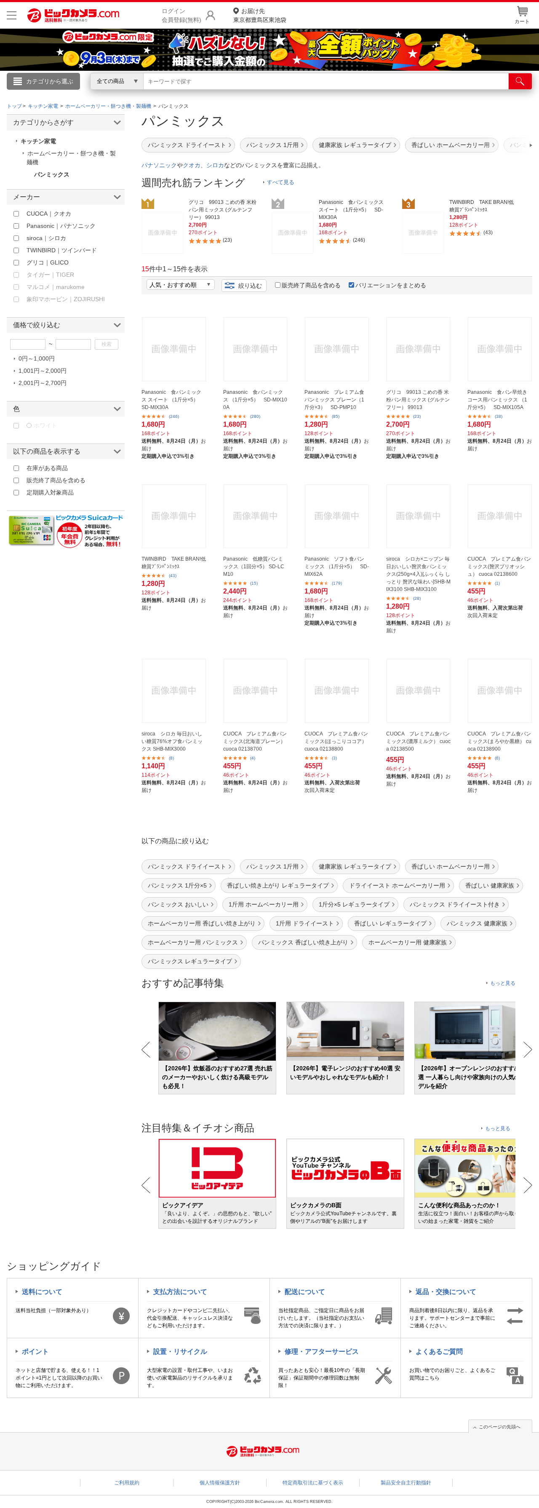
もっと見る (502, 983)
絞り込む (250, 285)
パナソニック (159, 165)
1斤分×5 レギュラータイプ (354, 904)
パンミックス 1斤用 (272, 145)
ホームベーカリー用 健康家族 (407, 942)
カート (522, 21)
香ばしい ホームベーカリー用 (450, 145)
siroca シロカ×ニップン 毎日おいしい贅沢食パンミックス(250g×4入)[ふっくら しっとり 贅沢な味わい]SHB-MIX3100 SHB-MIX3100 (418, 574)
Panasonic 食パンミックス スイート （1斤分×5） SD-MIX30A (172, 399)
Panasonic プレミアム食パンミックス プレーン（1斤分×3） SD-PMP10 (334, 399)
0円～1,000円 (37, 358)
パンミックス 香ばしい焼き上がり (303, 942)
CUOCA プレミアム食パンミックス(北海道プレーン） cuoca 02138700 (255, 741)
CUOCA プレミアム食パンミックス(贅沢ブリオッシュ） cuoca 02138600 (499, 566)
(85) (335, 416)
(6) (497, 758)
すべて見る (280, 182)
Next (527, 1050)
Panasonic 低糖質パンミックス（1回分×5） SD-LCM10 (253, 566)
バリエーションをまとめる (390, 285)
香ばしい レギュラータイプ (390, 923)
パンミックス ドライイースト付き (455, 904)
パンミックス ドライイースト (187, 145)
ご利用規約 (126, 1483)
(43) (172, 575)
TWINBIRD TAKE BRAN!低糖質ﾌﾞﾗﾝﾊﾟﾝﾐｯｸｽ (173, 563)
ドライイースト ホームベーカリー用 (397, 885)
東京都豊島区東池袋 (259, 15)
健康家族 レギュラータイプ (355, 145)
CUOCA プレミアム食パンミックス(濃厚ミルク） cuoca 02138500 (418, 741)
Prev (145, 1050)
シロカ (215, 165)
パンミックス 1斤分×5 (177, 885)
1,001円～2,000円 (43, 370)
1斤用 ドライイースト (305, 923)
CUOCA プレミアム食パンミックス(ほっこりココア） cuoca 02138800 (336, 741)
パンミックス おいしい (178, 904)
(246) (174, 416)
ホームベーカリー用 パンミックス (193, 942)
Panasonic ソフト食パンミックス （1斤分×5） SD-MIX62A (336, 566)
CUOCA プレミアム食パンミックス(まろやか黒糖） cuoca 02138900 (499, 741)
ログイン (88, 95)
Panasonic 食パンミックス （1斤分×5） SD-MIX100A (255, 399)
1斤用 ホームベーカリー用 (264, 904)
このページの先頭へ (499, 1426)
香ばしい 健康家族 (489, 885)
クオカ (191, 165)
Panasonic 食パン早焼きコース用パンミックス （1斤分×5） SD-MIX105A (497, 399)
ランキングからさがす (235, 93)
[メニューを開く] (11, 15)
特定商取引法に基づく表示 (313, 1483)
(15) (254, 583)
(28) (417, 598)
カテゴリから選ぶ (49, 81)
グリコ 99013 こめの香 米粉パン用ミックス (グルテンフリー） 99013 (418, 399)
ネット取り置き (378, 93)
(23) (417, 416)
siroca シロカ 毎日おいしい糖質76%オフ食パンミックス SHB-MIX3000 (172, 741)
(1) (497, 583)
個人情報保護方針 (220, 1483)
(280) (255, 416)
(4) (252, 758)
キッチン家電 (38, 141)
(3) (334, 758)
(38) (498, 416)
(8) (171, 758)
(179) (337, 583)
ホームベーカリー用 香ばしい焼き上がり (202, 923)
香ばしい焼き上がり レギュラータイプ (278, 885)
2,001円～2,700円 (43, 383)
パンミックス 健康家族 (477, 923)
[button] (507, 145)
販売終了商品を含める (311, 285)
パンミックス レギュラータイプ (190, 961)
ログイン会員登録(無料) (181, 15)
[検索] (520, 81)
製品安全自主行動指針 (406, 1483)
